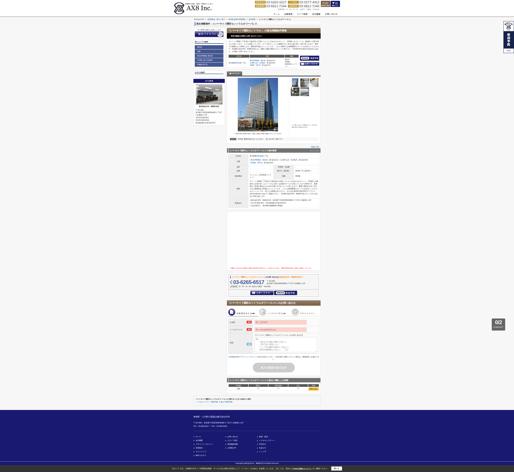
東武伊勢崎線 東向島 (205, 56)
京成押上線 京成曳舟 (205, 60)
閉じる (336, 468)
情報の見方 (315, 147)
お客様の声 (231, 448)
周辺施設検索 (232, 444)
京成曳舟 (262, 63)
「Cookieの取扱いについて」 (301, 469)
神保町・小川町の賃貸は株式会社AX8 (211, 417)
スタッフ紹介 (232, 440)
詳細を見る (313, 389)
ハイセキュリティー (267, 440)
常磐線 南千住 (202, 65)
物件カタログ (201, 455)
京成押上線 (254, 63)
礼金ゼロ (262, 448)
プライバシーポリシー (248, 357)
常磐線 (252, 65)
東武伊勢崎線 (254, 61)
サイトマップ (201, 452)
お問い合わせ (232, 437)
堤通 (239, 63)
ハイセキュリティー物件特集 (207, 402)
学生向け (262, 444)
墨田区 (235, 63)
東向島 (263, 61)
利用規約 (233, 357)
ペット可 (262, 452)
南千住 (258, 65)
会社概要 (199, 440)
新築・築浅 (263, 437)
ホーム (198, 437)
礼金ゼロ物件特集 (226, 402)
